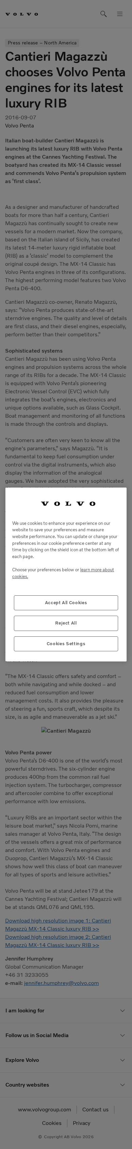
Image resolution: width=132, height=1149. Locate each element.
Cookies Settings (66, 643)
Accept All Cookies (66, 602)
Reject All (66, 623)
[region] (66, 574)
